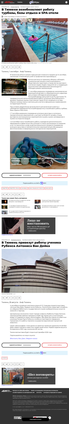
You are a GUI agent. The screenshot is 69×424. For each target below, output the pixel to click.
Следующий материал (35, 419)
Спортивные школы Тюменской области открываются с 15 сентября (38, 159)
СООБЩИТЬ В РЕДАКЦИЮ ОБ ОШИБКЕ (53, 392)
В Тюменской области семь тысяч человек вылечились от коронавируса (53, 206)
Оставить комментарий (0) (55, 175)
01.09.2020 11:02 (5, 6)
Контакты (39, 392)
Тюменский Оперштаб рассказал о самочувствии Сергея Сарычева (51, 201)
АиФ (50, 63)
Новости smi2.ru (7, 235)
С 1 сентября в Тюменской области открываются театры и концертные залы (19, 206)
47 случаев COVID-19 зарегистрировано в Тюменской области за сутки (19, 211)
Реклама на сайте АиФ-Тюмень (21, 390)
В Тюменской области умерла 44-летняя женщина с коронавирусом (19, 201)
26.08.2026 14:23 (6, 240)
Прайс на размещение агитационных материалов (44, 390)
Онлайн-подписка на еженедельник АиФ (23, 392)
